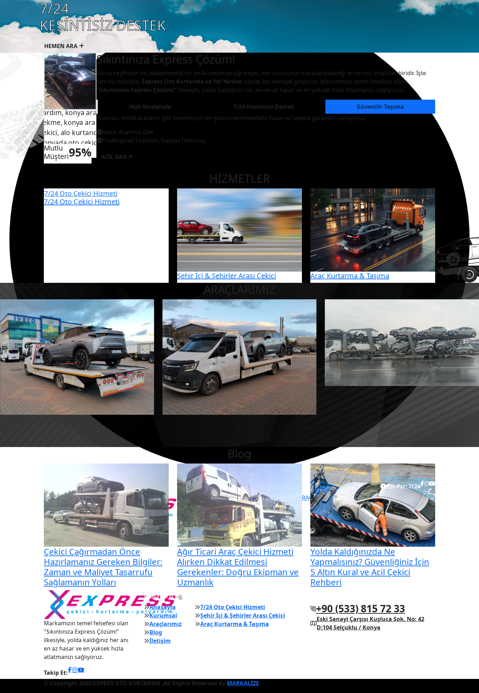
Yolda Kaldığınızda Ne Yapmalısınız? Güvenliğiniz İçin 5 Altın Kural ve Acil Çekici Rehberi (369, 566)
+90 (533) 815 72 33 (360, 608)
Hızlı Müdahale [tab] (150, 107)
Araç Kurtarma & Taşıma (349, 275)
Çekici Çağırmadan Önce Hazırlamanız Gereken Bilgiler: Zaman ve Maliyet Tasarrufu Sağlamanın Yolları (103, 566)
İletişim (160, 641)
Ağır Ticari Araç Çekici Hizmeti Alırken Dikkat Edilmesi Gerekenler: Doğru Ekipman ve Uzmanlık (238, 566)
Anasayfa (162, 607)
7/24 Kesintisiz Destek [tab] (263, 107)
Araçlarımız (165, 624)
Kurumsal (163, 615)
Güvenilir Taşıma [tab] (380, 107)
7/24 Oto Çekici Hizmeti (82, 201)
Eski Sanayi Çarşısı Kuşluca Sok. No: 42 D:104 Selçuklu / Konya (370, 623)
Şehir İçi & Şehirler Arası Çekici (226, 275)
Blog (155, 632)
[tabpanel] (265, 129)
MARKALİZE (243, 683)
